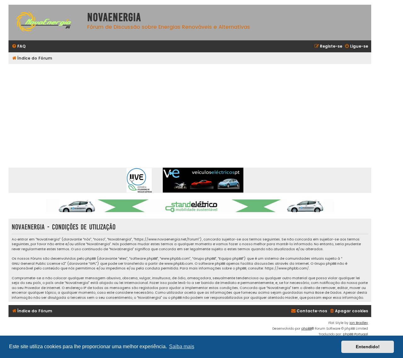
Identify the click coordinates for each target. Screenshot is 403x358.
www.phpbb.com (178, 263)
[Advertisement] (197, 111)
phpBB (306, 328)
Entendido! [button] (368, 346)
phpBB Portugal (355, 334)
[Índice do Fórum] (46, 22)
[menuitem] (19, 46)
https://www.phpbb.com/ (287, 268)
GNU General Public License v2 (38, 263)
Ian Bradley (358, 322)
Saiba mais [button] (181, 346)
